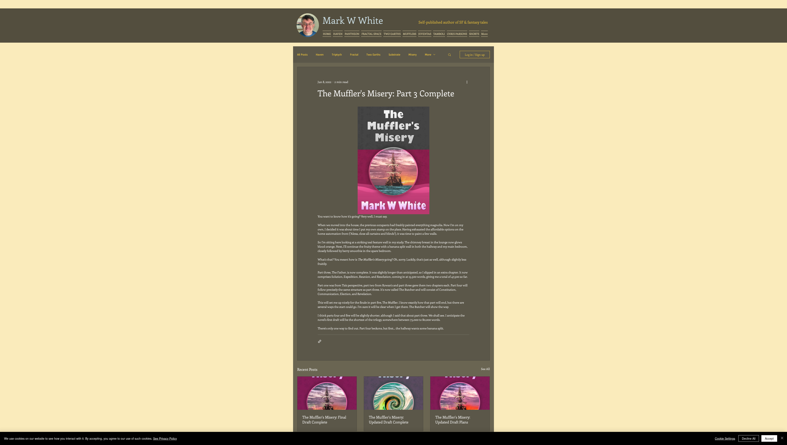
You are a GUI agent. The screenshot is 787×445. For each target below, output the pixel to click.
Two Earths (373, 54)
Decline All (748, 438)
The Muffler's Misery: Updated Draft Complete (388, 420)
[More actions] (466, 81)
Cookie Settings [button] (725, 438)
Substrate (394, 54)
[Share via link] (320, 341)
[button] (371, 34)
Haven (320, 54)
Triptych (337, 54)
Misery (412, 54)
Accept (769, 438)
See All (485, 369)
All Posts (302, 54)
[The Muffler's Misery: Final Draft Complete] (327, 393)
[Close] (782, 438)
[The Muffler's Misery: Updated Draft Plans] (460, 393)
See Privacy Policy (165, 438)
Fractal (354, 54)
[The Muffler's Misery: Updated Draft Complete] (393, 393)
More (428, 54)
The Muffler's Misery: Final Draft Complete (324, 420)
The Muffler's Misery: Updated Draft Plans (452, 420)
